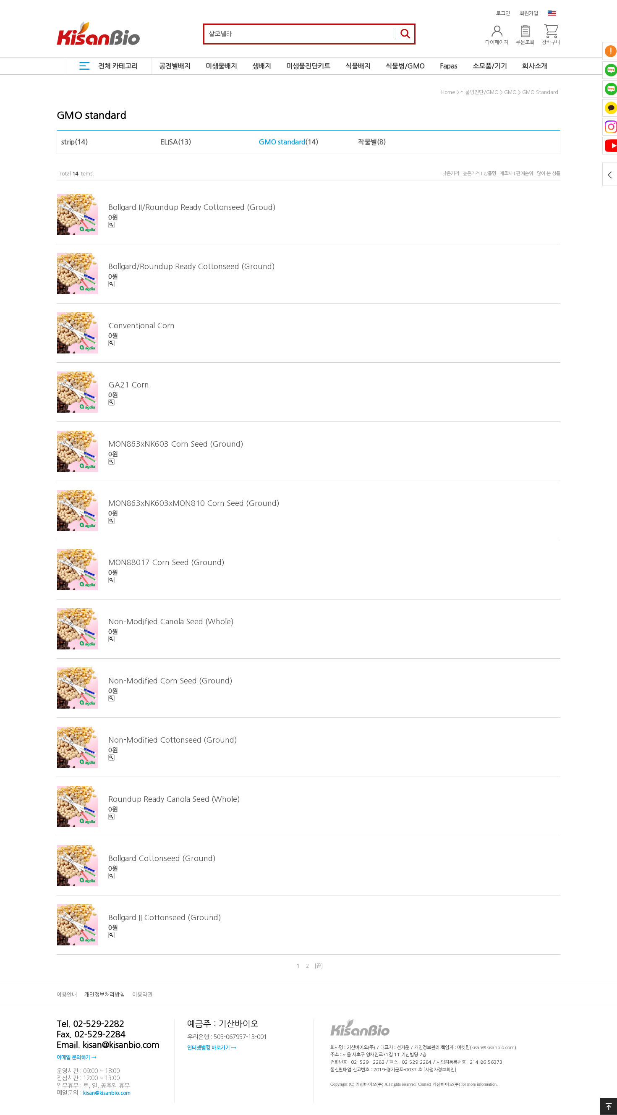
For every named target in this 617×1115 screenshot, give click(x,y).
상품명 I (492, 173)
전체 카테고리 (118, 66)
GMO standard (540, 92)
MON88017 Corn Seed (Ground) (166, 562)
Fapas (449, 66)
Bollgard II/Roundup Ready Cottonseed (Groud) (192, 207)
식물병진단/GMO (479, 92)
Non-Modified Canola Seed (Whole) (171, 621)
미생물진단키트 (308, 66)
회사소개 (534, 66)
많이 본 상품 (548, 173)
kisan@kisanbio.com (107, 1093)
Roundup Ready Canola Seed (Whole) (174, 799)
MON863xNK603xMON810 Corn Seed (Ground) (194, 503)
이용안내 (67, 994)
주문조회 (525, 42)
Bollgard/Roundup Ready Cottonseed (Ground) (191, 266)
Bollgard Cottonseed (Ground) (162, 858)
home (448, 92)
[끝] (318, 965)
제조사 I (508, 173)
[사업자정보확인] (440, 1070)
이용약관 (142, 994)
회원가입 (529, 13)
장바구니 (551, 42)
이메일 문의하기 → (76, 1057)
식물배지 (358, 66)
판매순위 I (526, 173)
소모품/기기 (490, 66)
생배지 (261, 66)
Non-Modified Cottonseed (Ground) (172, 739)
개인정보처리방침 (104, 994)
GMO (510, 92)
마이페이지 (496, 42)
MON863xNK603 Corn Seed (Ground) (175, 444)
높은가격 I (473, 173)
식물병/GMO (405, 66)
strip (68, 142)
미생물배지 (221, 66)
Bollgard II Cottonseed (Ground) (164, 917)
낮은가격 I (452, 173)
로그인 (503, 13)
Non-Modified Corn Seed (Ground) (170, 680)
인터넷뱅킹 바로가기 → (211, 1047)
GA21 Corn (128, 384)
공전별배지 (175, 66)
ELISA (169, 142)
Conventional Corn (141, 325)
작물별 (367, 142)
